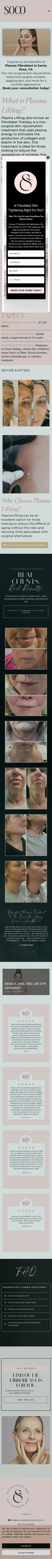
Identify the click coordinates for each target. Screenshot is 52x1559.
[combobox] (11, 279)
